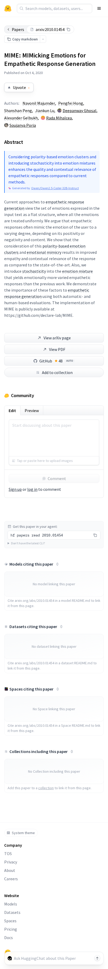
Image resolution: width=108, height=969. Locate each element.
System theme (23, 832)
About (9, 870)
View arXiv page (57, 337)
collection (46, 788)
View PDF (57, 349)
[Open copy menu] (43, 39)
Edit (12, 410)
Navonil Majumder (39, 103)
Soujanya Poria (22, 125)
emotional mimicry (44, 252)
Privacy (10, 862)
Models (10, 904)
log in (32, 489)
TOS (8, 853)
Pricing (10, 929)
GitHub (56, 361)
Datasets (12, 912)
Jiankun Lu (44, 110)
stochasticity (34, 271)
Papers (18, 29)
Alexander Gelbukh (21, 117)
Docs (8, 937)
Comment (57, 478)
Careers (11, 878)
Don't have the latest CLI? (28, 543)
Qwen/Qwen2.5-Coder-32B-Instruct (55, 188)
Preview (32, 410)
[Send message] (97, 958)
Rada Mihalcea (59, 117)
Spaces (10, 920)
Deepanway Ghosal (79, 110)
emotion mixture (77, 271)
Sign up (15, 489)
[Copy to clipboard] (68, 29)
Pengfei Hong (70, 103)
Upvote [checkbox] (21, 87)
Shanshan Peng (18, 110)
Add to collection (57, 372)
